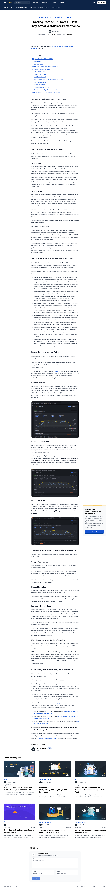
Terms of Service (81, 887)
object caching (70, 703)
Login (93, 2)
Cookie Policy (102, 887)
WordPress (33, 7)
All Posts (6, 7)
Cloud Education (56, 7)
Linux (76, 779)
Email (34, 871)
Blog (10, 2)
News (12, 7)
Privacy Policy (92, 887)
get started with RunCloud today (47, 738)
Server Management (21, 7)
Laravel (47, 7)
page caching (61, 703)
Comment (35, 859)
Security (40, 7)
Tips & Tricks (58, 17)
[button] (22, 2)
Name (59, 871)
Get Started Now (94, 532)
